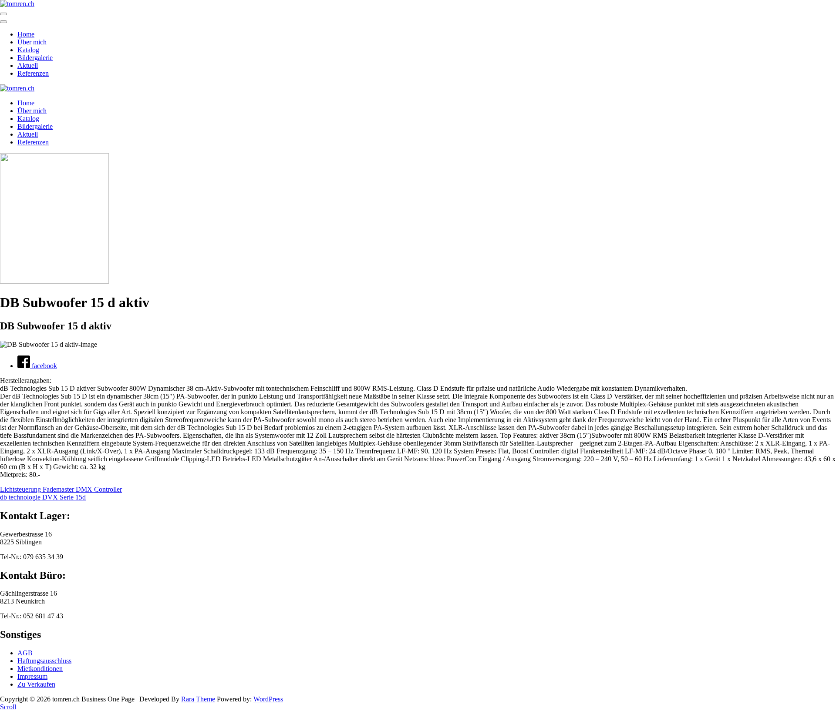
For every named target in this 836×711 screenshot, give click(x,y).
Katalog (28, 50)
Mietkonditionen (40, 668)
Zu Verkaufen (36, 684)
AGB (25, 653)
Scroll (8, 707)
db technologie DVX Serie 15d (43, 497)
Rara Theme (198, 699)
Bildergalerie (35, 57)
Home (25, 34)
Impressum (32, 676)
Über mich (32, 42)
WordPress (268, 699)
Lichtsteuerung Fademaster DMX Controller (61, 489)
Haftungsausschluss (44, 660)
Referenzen (33, 73)
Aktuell (27, 65)
